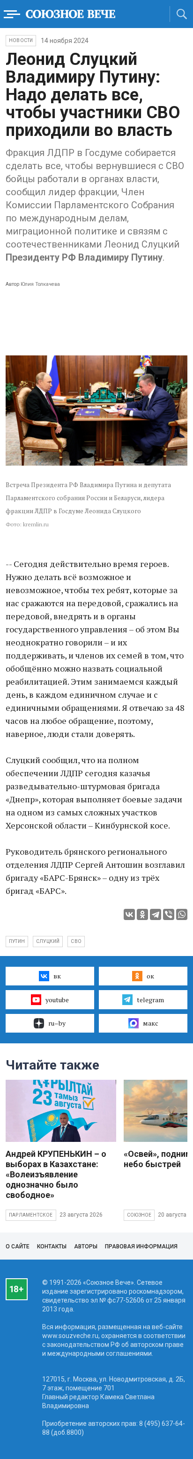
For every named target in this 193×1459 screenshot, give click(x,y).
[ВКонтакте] (129, 914)
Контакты (52, 1246)
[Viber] (168, 914)
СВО (76, 941)
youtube (57, 999)
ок (150, 975)
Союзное (139, 1215)
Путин (17, 941)
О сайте (18, 1246)
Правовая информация (141, 1246)
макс (150, 1023)
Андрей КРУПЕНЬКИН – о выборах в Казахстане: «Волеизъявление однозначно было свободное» (56, 1174)
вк (57, 975)
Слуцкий (47, 941)
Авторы (85, 1246)
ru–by (57, 1023)
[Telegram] (155, 914)
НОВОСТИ (21, 40)
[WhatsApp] (181, 914)
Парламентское (31, 1215)
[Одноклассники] (142, 914)
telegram (150, 999)
